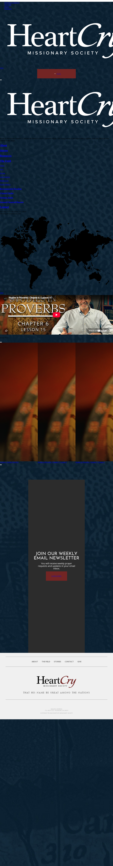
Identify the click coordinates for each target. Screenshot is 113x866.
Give (1, 68)
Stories (6, 7)
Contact (69, 661)
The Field (7, 5)
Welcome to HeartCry (12, 3)
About (35, 661)
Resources (8, 9)
